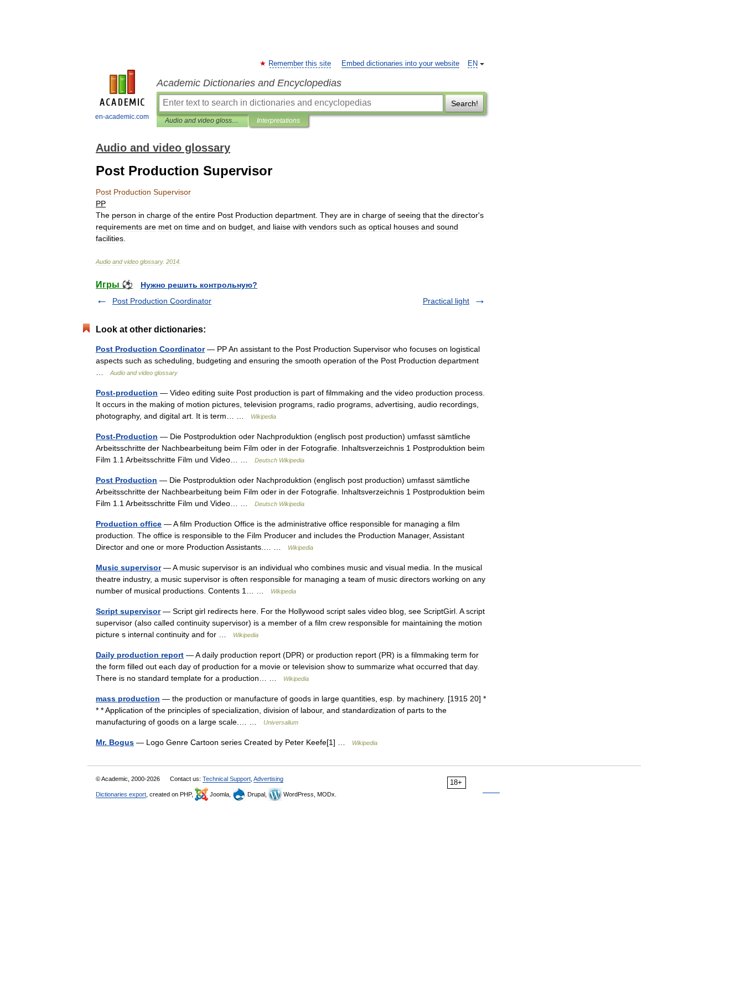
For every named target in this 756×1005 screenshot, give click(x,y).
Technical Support (227, 778)
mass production (128, 698)
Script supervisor (128, 611)
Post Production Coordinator (161, 300)
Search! (464, 103)
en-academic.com (122, 117)
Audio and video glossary (202, 120)
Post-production (127, 392)
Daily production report (140, 654)
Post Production (126, 480)
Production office (129, 523)
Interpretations (278, 120)
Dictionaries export (121, 794)
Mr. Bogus (115, 742)
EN (473, 63)
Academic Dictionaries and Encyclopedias (249, 82)
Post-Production (127, 436)
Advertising (268, 778)
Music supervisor (128, 567)
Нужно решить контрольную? (199, 284)
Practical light (446, 300)
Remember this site (300, 63)
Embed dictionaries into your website (400, 63)
